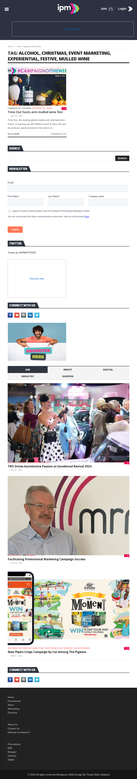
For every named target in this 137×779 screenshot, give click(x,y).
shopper (67, 376)
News (49, 108)
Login (122, 8)
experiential (23, 59)
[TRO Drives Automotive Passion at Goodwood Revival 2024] (68, 422)
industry (27, 376)
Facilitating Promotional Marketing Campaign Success (46, 559)
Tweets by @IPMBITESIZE (22, 252)
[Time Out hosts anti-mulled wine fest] (37, 86)
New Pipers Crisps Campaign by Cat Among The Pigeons (47, 652)
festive (48, 59)
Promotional (14, 701)
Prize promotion (53, 648)
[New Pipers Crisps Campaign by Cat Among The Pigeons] (68, 608)
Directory (12, 712)
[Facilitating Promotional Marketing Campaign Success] (68, 515)
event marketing (89, 53)
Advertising (13, 708)
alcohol (29, 53)
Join (104, 8)
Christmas (54, 53)
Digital (108, 369)
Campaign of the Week (19, 108)
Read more (14, 134)
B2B (10, 748)
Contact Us (13, 728)
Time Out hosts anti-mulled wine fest (35, 112)
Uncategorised (41, 463)
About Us (12, 724)
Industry (12, 755)
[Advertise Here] (37, 342)
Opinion (31, 555)
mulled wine (74, 59)
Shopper (12, 752)
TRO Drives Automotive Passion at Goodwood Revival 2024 (49, 466)
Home (10, 46)
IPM (24, 555)
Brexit (67, 369)
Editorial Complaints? (19, 732)
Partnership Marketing (31, 648)
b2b (27, 369)
